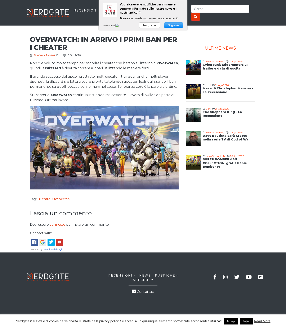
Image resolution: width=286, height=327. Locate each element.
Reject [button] (247, 321)
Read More (262, 321)
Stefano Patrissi (44, 55)
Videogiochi (218, 156)
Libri (208, 85)
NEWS (145, 275)
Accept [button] (231, 321)
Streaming (218, 61)
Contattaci (145, 292)
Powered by (109, 25)
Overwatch (61, 199)
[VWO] (119, 25)
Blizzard (44, 199)
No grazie (149, 25)
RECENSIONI (86, 10)
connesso (57, 225)
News (209, 61)
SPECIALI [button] (142, 280)
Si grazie (173, 25)
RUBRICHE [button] (165, 275)
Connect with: (41, 233)
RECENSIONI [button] (120, 275)
